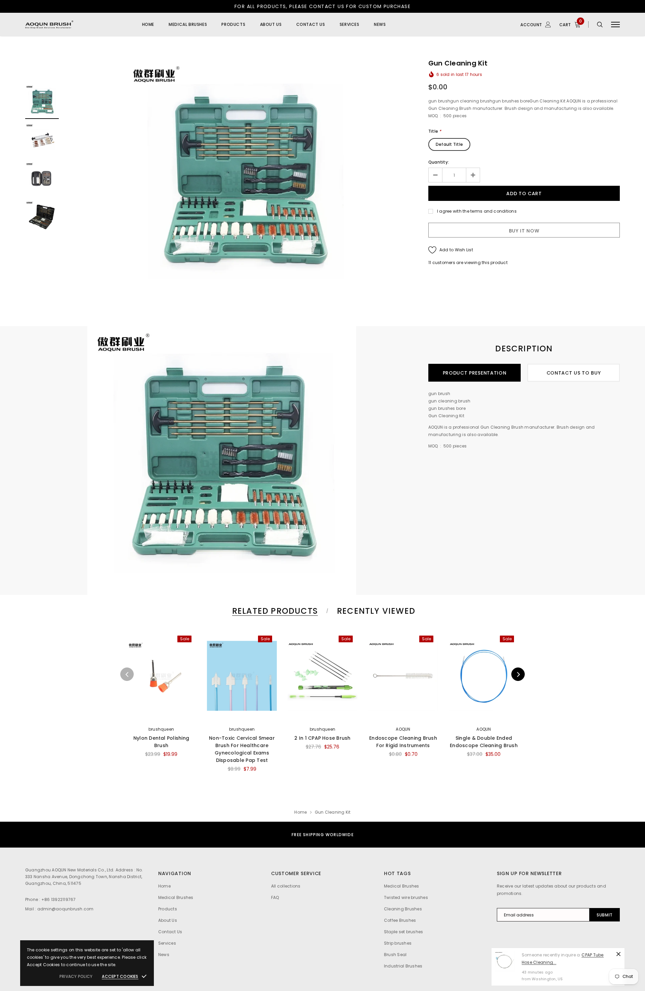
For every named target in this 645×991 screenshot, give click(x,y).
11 (429, 262)
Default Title (449, 144)
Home (300, 812)
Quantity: (438, 162)
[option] (243, 179)
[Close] (618, 954)
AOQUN (403, 729)
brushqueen (161, 729)
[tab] (273, 610)
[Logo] (77, 24)
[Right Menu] (615, 25)
